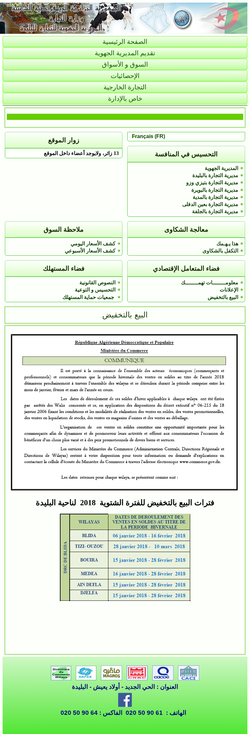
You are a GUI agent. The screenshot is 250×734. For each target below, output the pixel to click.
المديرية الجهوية (221, 168)
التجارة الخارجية (125, 87)
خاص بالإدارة (125, 98)
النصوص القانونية (97, 282)
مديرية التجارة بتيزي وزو (212, 182)
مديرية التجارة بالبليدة (215, 175)
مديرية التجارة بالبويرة (214, 190)
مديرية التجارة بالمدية (215, 197)
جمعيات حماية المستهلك (89, 297)
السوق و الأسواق (125, 64)
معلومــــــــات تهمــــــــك (209, 282)
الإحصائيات (125, 75)
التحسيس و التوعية (95, 289)
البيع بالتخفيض (223, 297)
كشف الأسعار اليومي (93, 243)
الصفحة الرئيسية (125, 41)
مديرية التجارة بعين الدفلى (210, 204)
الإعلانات (229, 289)
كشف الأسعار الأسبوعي (90, 250)
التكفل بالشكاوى (220, 250)
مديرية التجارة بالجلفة (215, 211)
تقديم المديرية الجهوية (125, 53)
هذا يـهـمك (227, 243)
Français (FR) (148, 136)
